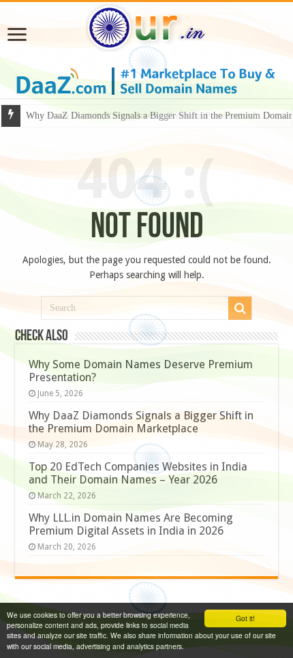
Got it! (245, 618)
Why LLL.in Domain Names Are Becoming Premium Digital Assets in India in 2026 (131, 524)
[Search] (239, 308)
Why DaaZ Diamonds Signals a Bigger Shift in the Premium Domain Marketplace (141, 422)
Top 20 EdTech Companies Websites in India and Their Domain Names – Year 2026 (138, 473)
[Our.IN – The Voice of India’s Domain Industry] (146, 25)
